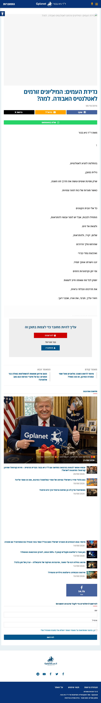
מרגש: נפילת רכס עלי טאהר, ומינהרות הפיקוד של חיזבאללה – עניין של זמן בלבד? (49, 562)
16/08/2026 (79, 493)
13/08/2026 (79, 555)
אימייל (94, 620)
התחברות (9, 4)
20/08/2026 (79, 473)
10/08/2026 (79, 576)
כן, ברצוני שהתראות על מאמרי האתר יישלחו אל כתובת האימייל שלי (68, 630)
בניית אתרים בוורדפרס (72, 698)
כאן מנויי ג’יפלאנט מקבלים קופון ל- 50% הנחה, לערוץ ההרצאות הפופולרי (52, 552)
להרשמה (49, 335)
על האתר (59, 687)
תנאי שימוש (73, 687)
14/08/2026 (79, 545)
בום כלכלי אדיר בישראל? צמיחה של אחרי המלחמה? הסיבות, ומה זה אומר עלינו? (50, 479)
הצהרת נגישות (91, 687)
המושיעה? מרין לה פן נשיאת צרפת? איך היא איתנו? (62, 490)
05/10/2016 (91, 105)
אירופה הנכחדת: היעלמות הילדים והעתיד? (66, 572)
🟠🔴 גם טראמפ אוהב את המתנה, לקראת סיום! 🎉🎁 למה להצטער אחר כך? (66, 457)
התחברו (50, 347)
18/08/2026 (79, 483)
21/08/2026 (89, 460)
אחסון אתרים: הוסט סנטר (89, 698)
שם (96, 610)
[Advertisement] (50, 518)
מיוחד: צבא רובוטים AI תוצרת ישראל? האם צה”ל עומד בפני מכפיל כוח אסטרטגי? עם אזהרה (44, 542)
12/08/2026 (79, 565)
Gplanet (95, 695)
